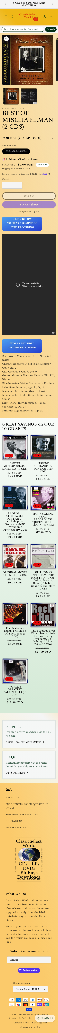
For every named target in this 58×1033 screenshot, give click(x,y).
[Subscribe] (47, 959)
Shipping (6, 169)
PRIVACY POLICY (16, 827)
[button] (6, 17)
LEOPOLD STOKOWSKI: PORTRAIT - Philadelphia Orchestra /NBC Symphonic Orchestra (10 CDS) (15, 521)
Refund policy (26, 1018)
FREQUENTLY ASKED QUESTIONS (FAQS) (27, 806)
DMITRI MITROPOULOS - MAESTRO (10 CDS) (14, 466)
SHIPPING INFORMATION (22, 814)
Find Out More (15, 772)
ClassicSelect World (27, 1015)
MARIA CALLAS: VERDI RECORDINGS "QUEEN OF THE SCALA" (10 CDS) (43, 519)
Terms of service (21, 1023)
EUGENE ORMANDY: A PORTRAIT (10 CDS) (43, 467)
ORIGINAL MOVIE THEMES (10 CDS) (15, 573)
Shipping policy (39, 1023)
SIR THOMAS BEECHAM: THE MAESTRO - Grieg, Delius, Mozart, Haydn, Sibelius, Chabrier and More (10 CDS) (43, 580)
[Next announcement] (53, 4)
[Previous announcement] (5, 4)
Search (51, 29)
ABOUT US (12, 797)
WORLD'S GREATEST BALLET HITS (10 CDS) (15, 691)
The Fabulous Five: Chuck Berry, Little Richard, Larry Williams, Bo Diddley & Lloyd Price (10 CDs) (43, 637)
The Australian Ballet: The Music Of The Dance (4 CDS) (15, 632)
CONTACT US (14, 821)
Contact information (30, 1027)
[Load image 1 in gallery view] (11, 96)
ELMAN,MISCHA (18, 152)
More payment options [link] (29, 212)
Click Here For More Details (23, 742)
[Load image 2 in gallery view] (29, 96)
